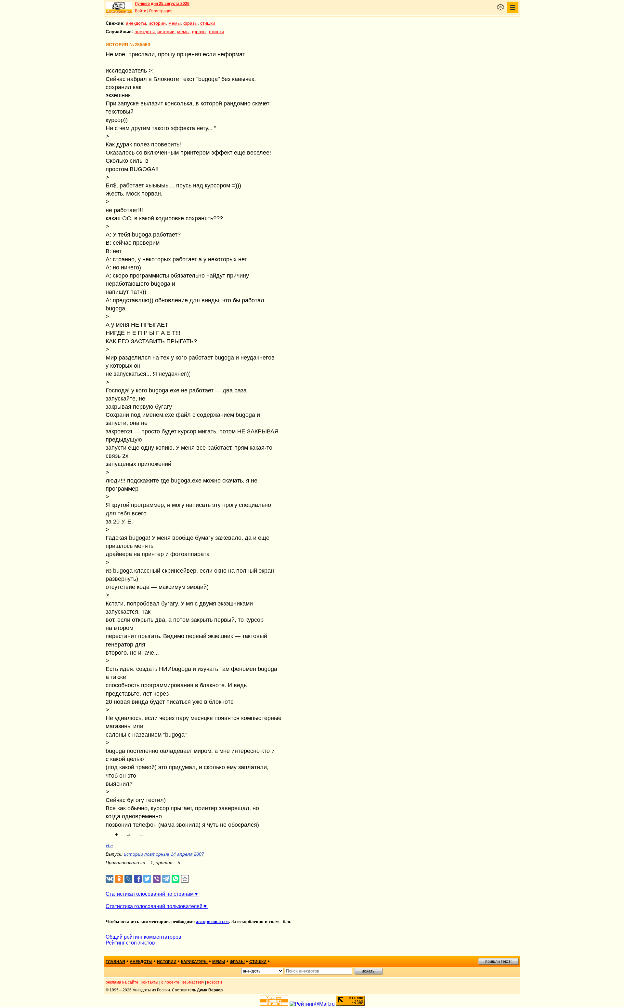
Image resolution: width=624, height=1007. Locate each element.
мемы (174, 23)
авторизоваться (212, 921)
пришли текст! (498, 961)
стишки (207, 23)
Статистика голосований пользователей (154, 906)
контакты (149, 982)
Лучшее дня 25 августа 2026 (162, 3)
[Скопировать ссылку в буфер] (185, 879)
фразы (190, 23)
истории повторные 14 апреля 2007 (164, 854)
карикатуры (194, 961)
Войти (140, 11)
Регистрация (161, 11)
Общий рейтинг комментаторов (143, 937)
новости (214, 982)
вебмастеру (193, 982)
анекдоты (136, 23)
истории (157, 23)
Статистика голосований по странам (150, 894)
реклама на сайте (122, 982)
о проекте (170, 982)
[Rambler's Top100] (274, 1001)
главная (115, 961)
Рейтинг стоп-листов (130, 943)
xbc (109, 845)
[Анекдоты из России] (119, 7)
